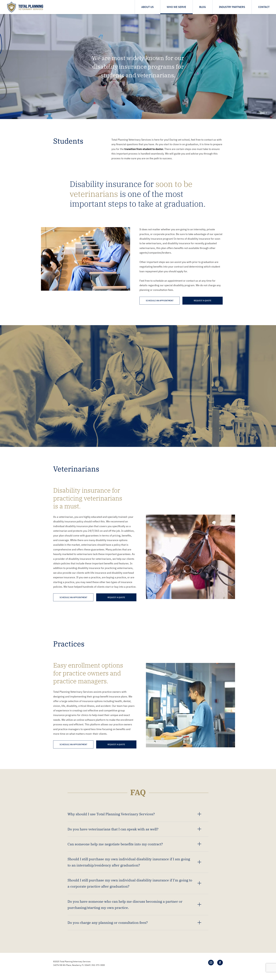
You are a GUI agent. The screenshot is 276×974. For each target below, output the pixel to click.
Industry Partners (232, 7)
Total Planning (25, 7)
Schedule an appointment (160, 300)
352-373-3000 (98, 965)
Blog (202, 7)
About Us (147, 7)
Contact (264, 7)
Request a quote (202, 300)
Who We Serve (176, 7)
